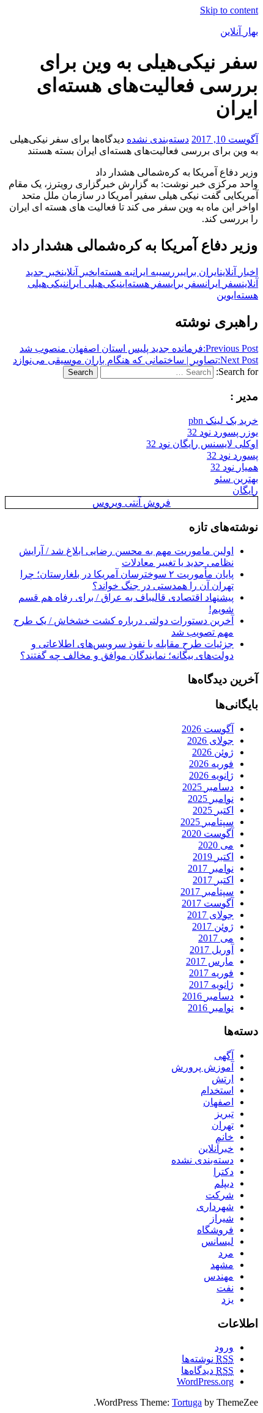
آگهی (224, 1055)
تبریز (224, 1113)
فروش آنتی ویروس (131, 502)
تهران (223, 1125)
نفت (225, 1288)
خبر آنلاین (78, 272)
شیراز (222, 1218)
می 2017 (216, 938)
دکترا (223, 1171)
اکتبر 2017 (213, 880)
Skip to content (229, 10)
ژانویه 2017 (211, 984)
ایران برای (201, 272)
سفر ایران (223, 283)
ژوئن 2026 (213, 752)
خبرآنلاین (216, 1148)
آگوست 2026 (208, 729)
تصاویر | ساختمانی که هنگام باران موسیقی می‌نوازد (135, 360)
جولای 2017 (210, 915)
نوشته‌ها (208, 1359)
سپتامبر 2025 (207, 822)
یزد (227, 1299)
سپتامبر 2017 (207, 891)
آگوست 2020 (208, 833)
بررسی (171, 272)
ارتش (223, 1079)
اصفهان (218, 1102)
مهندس (219, 1276)
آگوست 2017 (208, 903)
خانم (224, 1137)
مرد (226, 1253)
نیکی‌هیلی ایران (94, 283)
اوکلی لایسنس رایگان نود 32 (202, 444)
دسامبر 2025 (208, 787)
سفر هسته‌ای (146, 283)
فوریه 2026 (211, 763)
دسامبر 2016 (208, 996)
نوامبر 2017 (211, 868)
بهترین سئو (236, 478)
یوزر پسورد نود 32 (222, 432)
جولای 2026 (210, 740)
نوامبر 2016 (211, 1008)
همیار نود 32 (234, 467)
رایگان (245, 490)
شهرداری (215, 1206)
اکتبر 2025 (213, 810)
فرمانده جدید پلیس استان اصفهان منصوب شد (139, 348)
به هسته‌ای (114, 272)
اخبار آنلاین (239, 272)
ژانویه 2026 (211, 775)
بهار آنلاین (239, 31)
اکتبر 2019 (213, 856)
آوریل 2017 (212, 949)
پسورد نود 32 (232, 455)
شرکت (220, 1195)
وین (224, 295)
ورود (224, 1347)
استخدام (217, 1090)
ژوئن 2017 (213, 926)
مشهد (222, 1264)
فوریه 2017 (211, 973)
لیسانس (217, 1241)
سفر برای (188, 283)
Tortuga (187, 1402)
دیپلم (224, 1183)
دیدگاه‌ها (207, 1370)
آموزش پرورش (202, 1067)
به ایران (146, 272)
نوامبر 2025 (211, 798)
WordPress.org (205, 1381)
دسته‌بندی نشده (158, 139)
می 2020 (216, 845)
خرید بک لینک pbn (223, 420)
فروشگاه (215, 1230)
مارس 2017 (210, 961)
